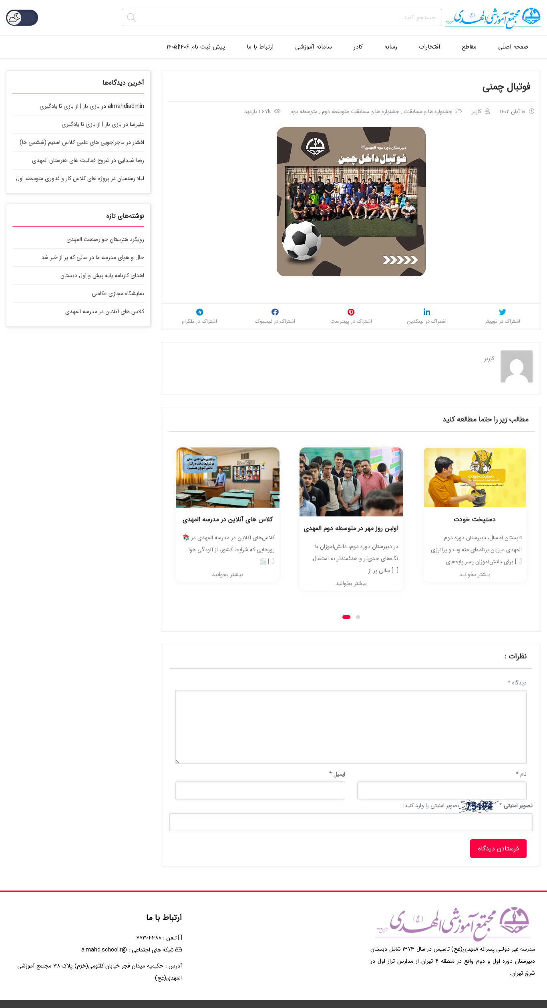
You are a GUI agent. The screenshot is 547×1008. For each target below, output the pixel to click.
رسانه (390, 47)
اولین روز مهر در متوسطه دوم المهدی (351, 528)
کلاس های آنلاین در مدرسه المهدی (228, 519)
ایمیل (337, 774)
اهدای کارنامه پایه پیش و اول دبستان (102, 275)
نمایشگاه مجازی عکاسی (118, 293)
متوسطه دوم (304, 111)
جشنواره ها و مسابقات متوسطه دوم (360, 111)
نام (521, 774)
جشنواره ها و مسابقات (428, 111)
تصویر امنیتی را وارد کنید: (431, 805)
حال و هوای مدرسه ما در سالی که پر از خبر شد (92, 257)
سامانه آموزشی (313, 47)
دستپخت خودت (475, 519)
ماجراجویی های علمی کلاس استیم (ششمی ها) (72, 142)
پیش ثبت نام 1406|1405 (196, 47)
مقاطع (469, 47)
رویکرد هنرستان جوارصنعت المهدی (105, 239)
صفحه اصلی (513, 47)
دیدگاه (517, 682)
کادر (358, 47)
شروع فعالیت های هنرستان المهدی (71, 160)
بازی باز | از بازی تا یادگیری (70, 106)
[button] (346, 617)
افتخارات (429, 47)
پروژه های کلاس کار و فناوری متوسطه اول (62, 178)
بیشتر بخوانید (227, 574)
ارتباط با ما (260, 47)
